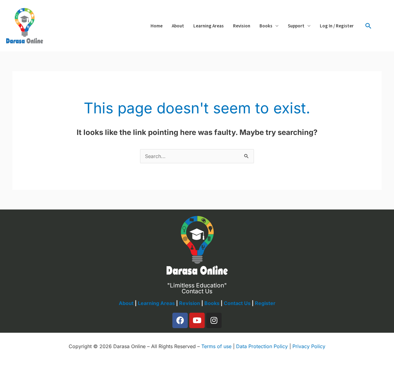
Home (157, 26)
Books (265, 26)
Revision (241, 26)
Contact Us (237, 303)
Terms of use (216, 346)
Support (296, 26)
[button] (368, 26)
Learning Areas (208, 26)
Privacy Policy (308, 346)
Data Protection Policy (262, 346)
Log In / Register (337, 26)
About (178, 26)
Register (265, 303)
